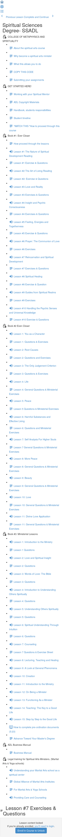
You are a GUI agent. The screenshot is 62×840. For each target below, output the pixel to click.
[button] (2, 3)
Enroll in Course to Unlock (31, 830)
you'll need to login (44, 826)
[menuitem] (2, 7)
